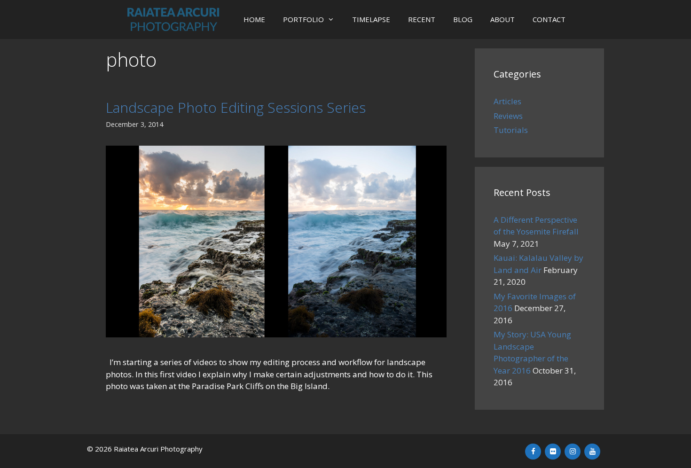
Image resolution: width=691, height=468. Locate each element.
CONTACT (549, 19)
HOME (254, 19)
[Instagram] (573, 452)
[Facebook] (533, 452)
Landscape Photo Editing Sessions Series (236, 107)
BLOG (462, 19)
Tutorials (511, 130)
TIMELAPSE (371, 19)
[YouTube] (592, 452)
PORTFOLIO (303, 19)
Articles (507, 101)
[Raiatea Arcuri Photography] (175, 19)
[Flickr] (553, 452)
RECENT (421, 19)
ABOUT (502, 19)
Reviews (508, 115)
